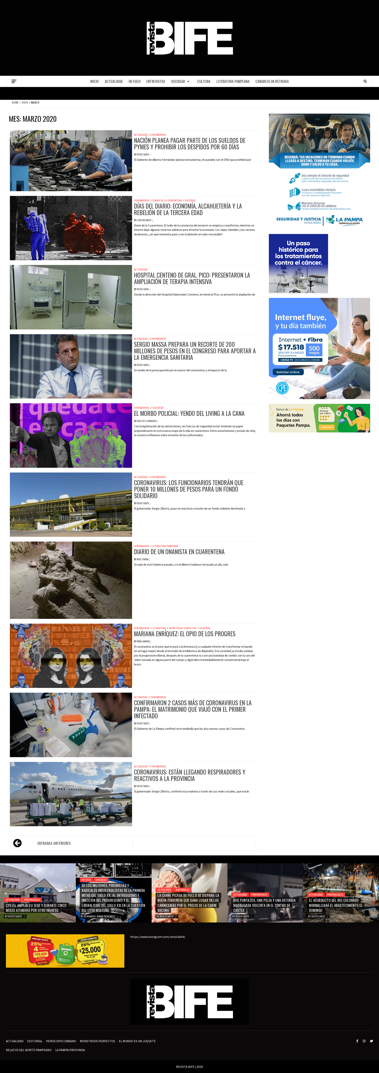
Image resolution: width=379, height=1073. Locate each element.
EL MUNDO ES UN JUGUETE (137, 1041)
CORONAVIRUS (158, 135)
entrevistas (155, 81)
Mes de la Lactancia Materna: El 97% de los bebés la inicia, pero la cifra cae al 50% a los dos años (340, 905)
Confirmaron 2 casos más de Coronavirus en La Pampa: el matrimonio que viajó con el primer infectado (193, 709)
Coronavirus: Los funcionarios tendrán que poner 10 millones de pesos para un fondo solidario (188, 489)
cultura (204, 81)
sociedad (178, 81)
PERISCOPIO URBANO (61, 1041)
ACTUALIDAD (114, 81)
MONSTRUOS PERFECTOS (182, 628)
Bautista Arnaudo (147, 421)
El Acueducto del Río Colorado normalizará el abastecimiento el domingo (260, 905)
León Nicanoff (144, 220)
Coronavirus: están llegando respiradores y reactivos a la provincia (189, 775)
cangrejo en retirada (272, 81)
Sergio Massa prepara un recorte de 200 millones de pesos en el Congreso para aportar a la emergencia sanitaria (195, 351)
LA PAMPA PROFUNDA (70, 1050)
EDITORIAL (34, 1041)
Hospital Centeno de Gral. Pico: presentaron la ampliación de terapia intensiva (192, 278)
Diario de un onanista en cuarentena (179, 551)
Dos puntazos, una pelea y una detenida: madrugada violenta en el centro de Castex (189, 905)
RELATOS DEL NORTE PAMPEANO (29, 1050)
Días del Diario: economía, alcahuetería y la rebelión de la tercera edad (188, 209)
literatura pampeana (165, 546)
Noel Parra (143, 559)
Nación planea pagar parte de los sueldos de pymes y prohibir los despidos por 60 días (189, 143)
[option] (38, 892)
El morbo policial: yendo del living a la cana (189, 413)
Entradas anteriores (54, 843)
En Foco (135, 81)
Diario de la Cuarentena (167, 200)
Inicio (94, 81)
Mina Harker (143, 641)
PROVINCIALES (184, 894)
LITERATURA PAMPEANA (233, 81)
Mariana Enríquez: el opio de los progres (184, 633)
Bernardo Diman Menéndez (24, 916)
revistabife (143, 154)
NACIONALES (107, 889)
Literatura (159, 628)
